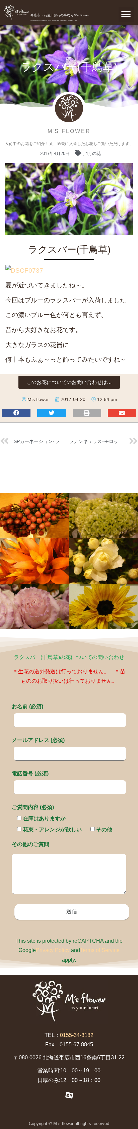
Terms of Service (100, 950)
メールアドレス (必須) (38, 740)
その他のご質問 (30, 844)
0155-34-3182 (76, 1035)
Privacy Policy (53, 950)
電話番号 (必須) (30, 773)
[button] (126, 14)
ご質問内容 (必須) (33, 807)
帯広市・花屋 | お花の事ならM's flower (59, 15)
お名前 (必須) (27, 706)
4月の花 (93, 153)
